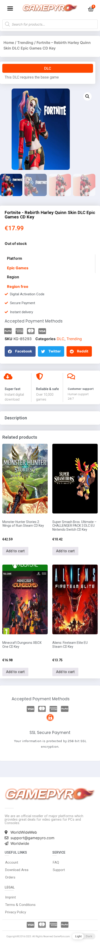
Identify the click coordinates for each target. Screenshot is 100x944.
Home (8, 42)
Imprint (10, 897)
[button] (10, 8)
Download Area (16, 870)
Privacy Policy (15, 912)
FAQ (56, 862)
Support (59, 870)
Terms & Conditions (20, 905)
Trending (25, 42)
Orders (10, 877)
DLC (60, 338)
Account (11, 862)
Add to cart (15, 551)
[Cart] (90, 9)
